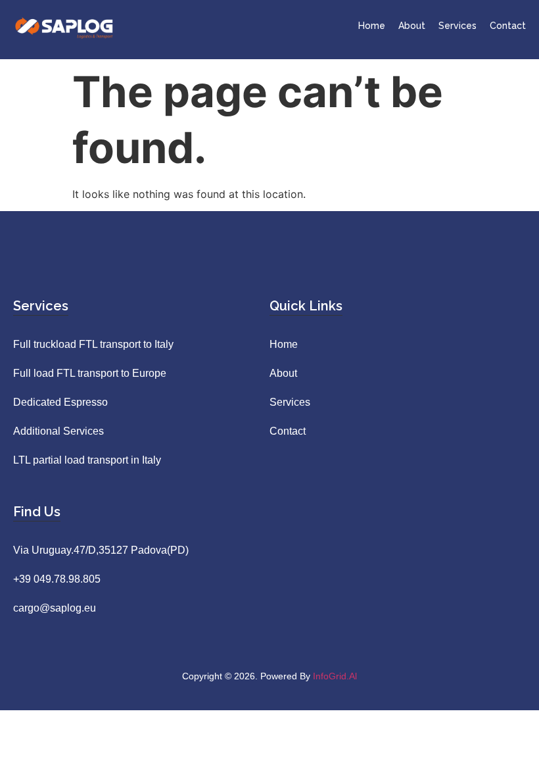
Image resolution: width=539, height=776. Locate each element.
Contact (508, 25)
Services (457, 25)
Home (371, 25)
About (411, 25)
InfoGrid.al (335, 676)
